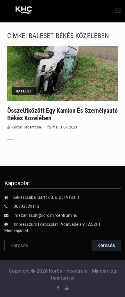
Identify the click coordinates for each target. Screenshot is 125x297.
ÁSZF (93, 224)
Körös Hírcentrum (26, 127)
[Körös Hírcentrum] (20, 11)
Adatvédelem (72, 224)
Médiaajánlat (16, 230)
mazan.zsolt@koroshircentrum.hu (46, 215)
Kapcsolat (49, 224)
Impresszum (26, 224)
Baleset (24, 91)
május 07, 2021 (64, 127)
